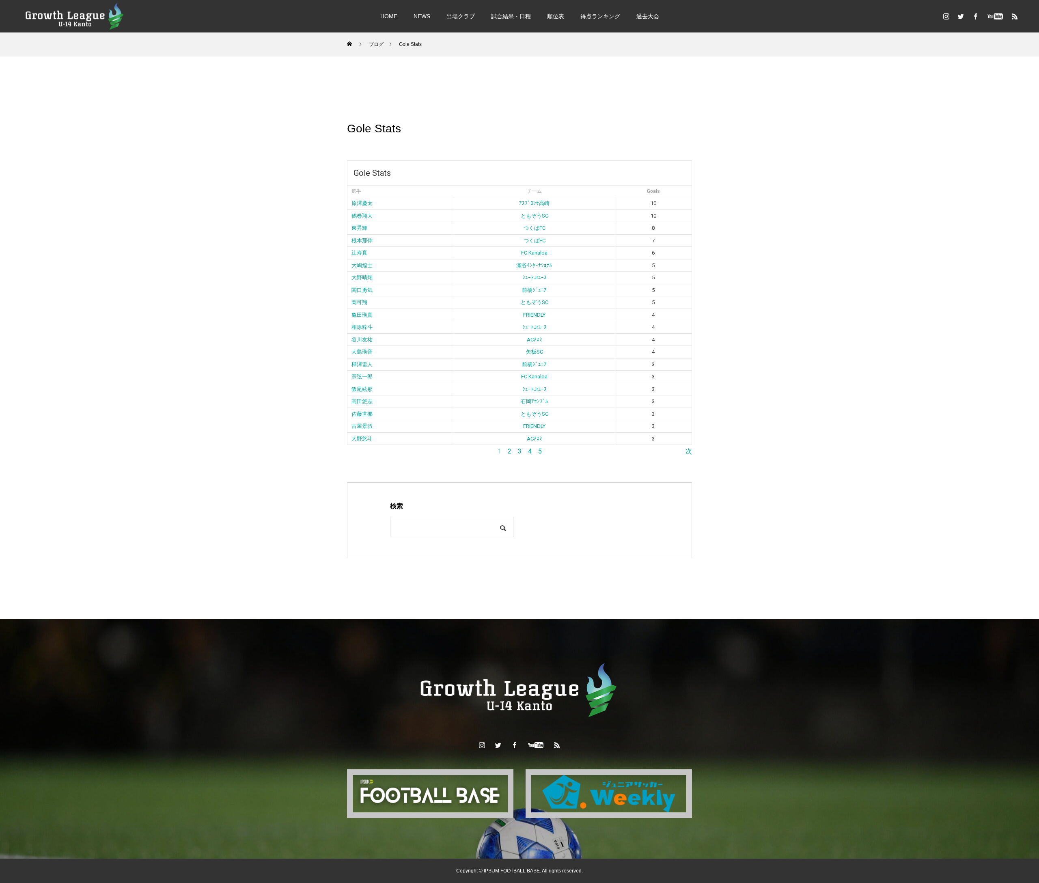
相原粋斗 (362, 327)
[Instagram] (946, 16)
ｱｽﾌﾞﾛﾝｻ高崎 (534, 203)
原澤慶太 (362, 203)
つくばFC (534, 228)
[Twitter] (961, 16)
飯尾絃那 (362, 389)
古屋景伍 (362, 426)
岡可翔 (359, 302)
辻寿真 (359, 253)
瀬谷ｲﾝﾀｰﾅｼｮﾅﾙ (534, 265)
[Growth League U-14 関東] (75, 16)
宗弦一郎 (362, 376)
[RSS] (1015, 16)
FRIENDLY (534, 315)
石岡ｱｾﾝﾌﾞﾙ (534, 401)
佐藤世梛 (362, 414)
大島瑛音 (362, 352)
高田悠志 (362, 401)
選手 (356, 191)
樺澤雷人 (362, 364)
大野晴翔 (362, 277)
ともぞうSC (534, 216)
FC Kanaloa (534, 253)
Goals (653, 191)
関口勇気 (362, 290)
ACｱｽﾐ (534, 340)
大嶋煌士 (362, 265)
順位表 (555, 16)
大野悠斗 (362, 439)
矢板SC (534, 352)
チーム (534, 191)
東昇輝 (359, 228)
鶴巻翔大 (362, 216)
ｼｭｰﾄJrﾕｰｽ (534, 277)
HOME (388, 16)
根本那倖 (362, 240)
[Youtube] (995, 16)
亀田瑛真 (362, 315)
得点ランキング (600, 16)
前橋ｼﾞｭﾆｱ (534, 290)
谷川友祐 (362, 340)
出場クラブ (460, 16)
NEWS (422, 16)
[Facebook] (975, 16)
